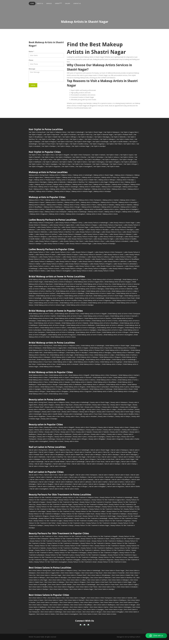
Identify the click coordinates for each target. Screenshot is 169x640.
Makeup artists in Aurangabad (75, 214)
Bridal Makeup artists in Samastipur (62, 380)
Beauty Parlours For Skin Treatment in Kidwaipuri (44, 514)
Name (31, 51)
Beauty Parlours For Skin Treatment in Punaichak (95, 502)
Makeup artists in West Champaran (90, 200)
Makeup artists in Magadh (69, 200)
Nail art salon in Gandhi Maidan (55, 461)
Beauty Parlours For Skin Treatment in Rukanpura (74, 500)
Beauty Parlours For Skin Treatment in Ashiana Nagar (92, 525)
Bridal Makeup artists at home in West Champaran (124, 314)
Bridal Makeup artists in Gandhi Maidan (98, 359)
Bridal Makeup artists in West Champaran (104, 375)
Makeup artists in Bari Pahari (101, 189)
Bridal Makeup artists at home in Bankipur (101, 303)
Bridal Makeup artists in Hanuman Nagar (65, 350)
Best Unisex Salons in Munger (125, 605)
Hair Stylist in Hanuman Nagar (103, 134)
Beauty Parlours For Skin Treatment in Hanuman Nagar (54, 504)
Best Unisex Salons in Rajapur (70, 573)
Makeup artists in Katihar (128, 207)
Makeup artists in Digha (41, 189)
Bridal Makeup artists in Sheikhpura (125, 377)
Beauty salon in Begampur (37, 416)
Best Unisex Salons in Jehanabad (52, 609)
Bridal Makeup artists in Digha (62, 362)
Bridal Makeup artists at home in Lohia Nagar (70, 291)
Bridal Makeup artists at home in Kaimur (53, 328)
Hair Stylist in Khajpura (49, 141)
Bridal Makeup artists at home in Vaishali (43, 316)
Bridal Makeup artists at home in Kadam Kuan (100, 293)
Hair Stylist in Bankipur (49, 146)
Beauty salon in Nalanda (101, 432)
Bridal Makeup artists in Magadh (79, 375)
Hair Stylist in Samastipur (96, 157)
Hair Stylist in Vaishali (98, 155)
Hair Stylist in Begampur (97, 144)
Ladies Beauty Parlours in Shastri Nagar (121, 223)
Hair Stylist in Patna (46, 159)
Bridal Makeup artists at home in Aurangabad (118, 335)
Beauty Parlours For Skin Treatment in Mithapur (85, 507)
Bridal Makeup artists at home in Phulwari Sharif (49, 286)
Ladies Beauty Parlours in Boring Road (41, 223)
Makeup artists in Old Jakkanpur (66, 180)
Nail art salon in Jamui (80, 484)
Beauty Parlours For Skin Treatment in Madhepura (97, 548)
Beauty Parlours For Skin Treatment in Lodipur (90, 511)
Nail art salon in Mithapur (93, 454)
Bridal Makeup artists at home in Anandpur (80, 305)
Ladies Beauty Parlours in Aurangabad (58, 271)
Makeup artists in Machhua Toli (77, 182)
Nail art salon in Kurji (93, 457)
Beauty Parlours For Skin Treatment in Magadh (102, 536)
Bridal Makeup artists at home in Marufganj (90, 289)
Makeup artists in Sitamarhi (54, 202)
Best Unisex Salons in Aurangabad (67, 614)
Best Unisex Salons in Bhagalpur (113, 612)
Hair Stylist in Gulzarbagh (100, 141)
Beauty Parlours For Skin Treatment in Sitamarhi (45, 541)
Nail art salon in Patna (69, 479)
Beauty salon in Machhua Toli (56, 409)
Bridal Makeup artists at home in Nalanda (75, 323)
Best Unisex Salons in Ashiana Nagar (81, 589)
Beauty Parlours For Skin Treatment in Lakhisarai (83, 550)
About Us (40, 3)
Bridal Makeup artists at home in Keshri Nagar (108, 296)
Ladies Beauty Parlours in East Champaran (109, 266)
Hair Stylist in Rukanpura (111, 132)
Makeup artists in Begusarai (39, 214)
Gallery (67, 3)
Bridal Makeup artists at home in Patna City (97, 284)
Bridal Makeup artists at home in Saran (41, 318)
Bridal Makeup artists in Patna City (39, 350)
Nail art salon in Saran (61, 477)
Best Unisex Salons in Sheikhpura (115, 600)
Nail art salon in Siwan (122, 475)
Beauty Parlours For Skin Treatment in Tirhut (43, 536)
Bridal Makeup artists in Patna (38, 382)
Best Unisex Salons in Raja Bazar (92, 573)
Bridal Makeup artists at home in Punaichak (68, 284)
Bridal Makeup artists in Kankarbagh (92, 345)
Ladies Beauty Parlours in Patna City (48, 227)
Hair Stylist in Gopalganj (49, 164)
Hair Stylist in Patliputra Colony (56, 132)
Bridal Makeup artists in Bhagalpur (57, 391)
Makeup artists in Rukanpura (124, 175)
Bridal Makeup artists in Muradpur (77, 352)
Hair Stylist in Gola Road (65, 141)
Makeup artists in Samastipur (128, 202)
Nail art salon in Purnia (53, 479)
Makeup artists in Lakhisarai (110, 207)
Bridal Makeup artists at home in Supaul (96, 316)
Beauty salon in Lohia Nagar (76, 409)
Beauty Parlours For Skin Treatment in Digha (48, 521)
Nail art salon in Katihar (100, 482)
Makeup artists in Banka (56, 214)
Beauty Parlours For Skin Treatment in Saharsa (95, 543)
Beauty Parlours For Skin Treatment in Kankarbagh (116, 497)
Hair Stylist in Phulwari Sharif (123, 134)
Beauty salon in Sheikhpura (76, 430)
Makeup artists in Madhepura (53, 207)
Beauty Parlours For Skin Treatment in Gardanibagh (91, 518)
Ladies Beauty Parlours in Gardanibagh (53, 239)
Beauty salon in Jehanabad (63, 437)
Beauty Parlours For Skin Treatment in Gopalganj (90, 555)
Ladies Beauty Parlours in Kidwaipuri (69, 234)
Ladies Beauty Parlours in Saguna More (61, 225)
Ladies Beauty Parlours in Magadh (82, 252)
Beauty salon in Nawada (84, 432)
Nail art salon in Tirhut (36, 475)
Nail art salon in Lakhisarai (83, 482)
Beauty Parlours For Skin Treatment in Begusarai (97, 560)
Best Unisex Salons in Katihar (79, 607)
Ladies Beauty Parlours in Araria (104, 271)
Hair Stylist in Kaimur (80, 162)
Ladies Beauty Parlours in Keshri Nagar (85, 237)
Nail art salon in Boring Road (38, 450)
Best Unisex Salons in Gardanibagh (84, 584)
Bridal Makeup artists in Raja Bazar (101, 348)
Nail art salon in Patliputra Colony (59, 450)
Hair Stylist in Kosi (48, 155)
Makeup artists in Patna (88, 205)
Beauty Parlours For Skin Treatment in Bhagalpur (65, 560)
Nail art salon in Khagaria (45, 484)
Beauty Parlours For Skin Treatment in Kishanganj (70, 552)
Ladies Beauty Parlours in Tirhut (39, 252)
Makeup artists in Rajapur (53, 177)
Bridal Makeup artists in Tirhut (38, 375)
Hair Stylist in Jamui (35, 164)
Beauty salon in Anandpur (49, 419)
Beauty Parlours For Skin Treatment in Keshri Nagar (99, 516)
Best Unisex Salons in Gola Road (97, 582)
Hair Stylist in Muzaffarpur (92, 159)
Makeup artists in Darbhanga (77, 212)
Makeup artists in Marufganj (38, 182)
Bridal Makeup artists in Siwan (38, 377)
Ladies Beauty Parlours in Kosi (60, 252)
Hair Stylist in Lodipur (76, 139)
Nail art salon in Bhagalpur (97, 486)
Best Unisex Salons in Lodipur (76, 580)
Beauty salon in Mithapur (93, 407)
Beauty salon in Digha (110, 414)
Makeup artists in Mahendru (57, 182)
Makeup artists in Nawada (105, 205)
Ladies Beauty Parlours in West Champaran (108, 252)
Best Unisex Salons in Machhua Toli (123, 577)
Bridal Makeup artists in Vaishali (129, 375)
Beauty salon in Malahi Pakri (74, 407)
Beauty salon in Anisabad (89, 416)
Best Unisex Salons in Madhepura (104, 605)
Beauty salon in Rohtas (36, 432)
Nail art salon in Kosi (50, 475)
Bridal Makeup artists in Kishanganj (52, 387)
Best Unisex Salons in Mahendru (100, 577)
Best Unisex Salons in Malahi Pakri (123, 575)
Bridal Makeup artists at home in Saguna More (88, 282)
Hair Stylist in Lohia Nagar (47, 139)
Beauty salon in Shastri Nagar (99, 402)
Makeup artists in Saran (72, 202)
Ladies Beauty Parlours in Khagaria (101, 264)
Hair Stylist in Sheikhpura (63, 157)
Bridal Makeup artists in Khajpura (110, 357)
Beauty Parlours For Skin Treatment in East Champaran (46, 557)
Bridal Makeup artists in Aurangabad (125, 391)
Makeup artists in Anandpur (102, 191)
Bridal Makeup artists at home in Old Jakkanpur (81, 286)
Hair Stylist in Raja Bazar (51, 134)
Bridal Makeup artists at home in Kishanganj (81, 328)
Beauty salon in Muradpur (110, 407)
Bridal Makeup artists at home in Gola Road (78, 296)
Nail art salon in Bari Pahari (61, 464)
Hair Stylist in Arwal (99, 166)
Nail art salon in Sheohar (96, 477)
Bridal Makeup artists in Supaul (59, 377)
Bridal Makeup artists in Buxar (123, 389)
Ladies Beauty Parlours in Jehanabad (124, 264)
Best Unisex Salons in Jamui (73, 609)
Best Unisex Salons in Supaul (54, 600)
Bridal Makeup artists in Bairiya (112, 364)
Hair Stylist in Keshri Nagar (82, 141)
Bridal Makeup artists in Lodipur (104, 355)
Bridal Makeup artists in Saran (102, 377)
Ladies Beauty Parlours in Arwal (82, 271)
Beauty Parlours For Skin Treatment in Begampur (115, 521)
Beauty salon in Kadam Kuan (51, 412)
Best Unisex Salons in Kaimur (99, 607)
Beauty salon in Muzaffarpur (119, 432)
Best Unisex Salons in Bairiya (59, 589)
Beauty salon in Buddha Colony (128, 414)
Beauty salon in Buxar (63, 439)
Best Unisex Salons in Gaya (113, 609)
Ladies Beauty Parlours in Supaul (67, 254)
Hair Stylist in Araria (113, 166)
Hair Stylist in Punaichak (68, 134)
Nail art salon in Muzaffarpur (121, 479)
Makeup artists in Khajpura (120, 184)
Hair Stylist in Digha (62, 144)
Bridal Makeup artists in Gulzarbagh (73, 359)
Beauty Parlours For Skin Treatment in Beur (71, 523)
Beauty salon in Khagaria (45, 437)
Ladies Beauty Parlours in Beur (94, 241)
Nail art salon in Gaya (113, 484)
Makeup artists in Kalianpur (102, 184)
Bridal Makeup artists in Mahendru (123, 352)
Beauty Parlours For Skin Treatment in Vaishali (64, 538)
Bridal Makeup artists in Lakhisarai (94, 384)
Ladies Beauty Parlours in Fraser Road (79, 239)
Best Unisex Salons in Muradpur (57, 577)
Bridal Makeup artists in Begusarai (81, 391)
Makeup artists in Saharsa (37, 205)
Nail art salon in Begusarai (115, 486)
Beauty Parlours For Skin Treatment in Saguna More (108, 500)
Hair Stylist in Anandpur (98, 146)
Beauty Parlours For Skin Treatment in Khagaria (103, 552)
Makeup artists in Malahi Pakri (87, 180)
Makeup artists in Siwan (127, 200)
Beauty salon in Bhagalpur (97, 439)
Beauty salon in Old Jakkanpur (54, 407)
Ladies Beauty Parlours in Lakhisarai (114, 261)
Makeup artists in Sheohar (109, 202)
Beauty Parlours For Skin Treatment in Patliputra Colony (80, 497)
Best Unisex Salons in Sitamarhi (74, 600)
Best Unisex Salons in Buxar (72, 612)
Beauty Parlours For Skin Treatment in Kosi (72, 536)
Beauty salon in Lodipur (108, 409)
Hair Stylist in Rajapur (35, 134)
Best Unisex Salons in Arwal (88, 614)
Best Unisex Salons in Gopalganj (93, 609)
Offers (58, 3)
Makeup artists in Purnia (71, 205)
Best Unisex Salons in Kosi (56, 598)
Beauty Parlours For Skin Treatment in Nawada (110, 546)
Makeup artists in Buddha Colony (60, 189)
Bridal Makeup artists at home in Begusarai (62, 335)
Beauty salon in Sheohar (94, 430)
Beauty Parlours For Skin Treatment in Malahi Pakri (52, 507)
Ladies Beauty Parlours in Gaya (85, 266)
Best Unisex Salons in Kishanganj (120, 607)
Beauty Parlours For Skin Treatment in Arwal (82, 562)
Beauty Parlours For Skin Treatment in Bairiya (58, 525)
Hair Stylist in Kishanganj (96, 162)
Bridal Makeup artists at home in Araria (63, 337)
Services (49, 3)
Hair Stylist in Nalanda (76, 159)
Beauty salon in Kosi (50, 427)
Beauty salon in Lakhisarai (81, 434)
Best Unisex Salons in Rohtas (89, 602)
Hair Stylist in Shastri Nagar (93, 132)
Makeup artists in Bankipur (44, 191)
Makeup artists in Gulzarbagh (68, 187)
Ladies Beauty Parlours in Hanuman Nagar (74, 227)
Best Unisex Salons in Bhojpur (92, 612)
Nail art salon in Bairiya (129, 464)
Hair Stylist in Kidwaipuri (107, 139)
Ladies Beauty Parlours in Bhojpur (71, 268)
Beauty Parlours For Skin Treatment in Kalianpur (111, 514)
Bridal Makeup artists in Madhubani (70, 384)
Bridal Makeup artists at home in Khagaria (110, 328)
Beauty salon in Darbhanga (46, 439)
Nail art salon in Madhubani (64, 482)
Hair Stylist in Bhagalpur (36, 166)
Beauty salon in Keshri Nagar (124, 412)
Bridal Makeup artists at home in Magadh (93, 314)
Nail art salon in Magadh (66, 475)
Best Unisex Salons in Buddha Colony (40, 587)
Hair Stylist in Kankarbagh (76, 132)
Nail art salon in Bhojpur (79, 486)
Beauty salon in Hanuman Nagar (121, 405)
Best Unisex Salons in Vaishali (123, 598)
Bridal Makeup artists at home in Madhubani (81, 325)
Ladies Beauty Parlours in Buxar (49, 268)
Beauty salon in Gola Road (105, 412)
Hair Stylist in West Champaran (80, 155)
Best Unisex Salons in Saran (95, 600)
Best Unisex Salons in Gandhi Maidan (60, 584)
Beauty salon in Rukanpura (119, 402)
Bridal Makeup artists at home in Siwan (69, 316)
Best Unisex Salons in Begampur (64, 587)
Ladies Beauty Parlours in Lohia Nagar (88, 232)
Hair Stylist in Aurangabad (84, 166)
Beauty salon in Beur (72, 416)
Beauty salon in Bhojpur (79, 439)
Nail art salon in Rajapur (46, 452)
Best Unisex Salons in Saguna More (48, 573)
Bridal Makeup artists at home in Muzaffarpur (104, 323)
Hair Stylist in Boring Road (37, 132)
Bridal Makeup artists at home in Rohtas (78, 321)
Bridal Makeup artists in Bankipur (90, 364)
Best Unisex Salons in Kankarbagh (89, 570)
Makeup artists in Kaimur (36, 209)
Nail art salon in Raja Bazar (64, 452)
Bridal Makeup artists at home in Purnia (104, 321)
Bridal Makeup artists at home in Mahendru (119, 289)
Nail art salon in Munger (46, 482)
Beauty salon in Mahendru (37, 409)
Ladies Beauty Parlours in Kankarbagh (96, 223)
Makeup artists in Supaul (36, 202)
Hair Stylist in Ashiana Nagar (80, 146)
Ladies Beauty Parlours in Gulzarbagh (111, 237)
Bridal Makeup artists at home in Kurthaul (42, 293)
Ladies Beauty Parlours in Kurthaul (46, 234)
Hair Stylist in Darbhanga (100, 164)
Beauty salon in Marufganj (128, 407)
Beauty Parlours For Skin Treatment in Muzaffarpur (63, 548)
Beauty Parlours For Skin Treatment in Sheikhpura (108, 541)
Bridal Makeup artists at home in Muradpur (61, 289)
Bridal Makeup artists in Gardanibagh (124, 359)
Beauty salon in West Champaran (86, 427)
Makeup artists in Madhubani (91, 207)
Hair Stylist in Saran (48, 157)
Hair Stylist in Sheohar (79, 157)
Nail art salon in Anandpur (58, 466)
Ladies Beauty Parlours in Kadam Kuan (95, 234)
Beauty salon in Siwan (122, 427)
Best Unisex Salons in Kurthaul (97, 580)
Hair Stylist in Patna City (84, 134)
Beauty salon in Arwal (56, 441)
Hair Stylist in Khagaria (113, 162)
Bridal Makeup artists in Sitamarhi (81, 377)
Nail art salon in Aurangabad (39, 489)
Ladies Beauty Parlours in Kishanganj (76, 264)
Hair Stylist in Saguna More (129, 132)
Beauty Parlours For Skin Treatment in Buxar (113, 557)
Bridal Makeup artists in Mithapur (54, 352)
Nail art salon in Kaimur (116, 482)
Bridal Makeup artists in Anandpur (50, 366)
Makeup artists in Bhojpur (112, 212)
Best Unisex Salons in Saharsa (69, 602)
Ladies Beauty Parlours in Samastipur (74, 257)
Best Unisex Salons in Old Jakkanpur (99, 575)
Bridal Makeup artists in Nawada (59, 382)
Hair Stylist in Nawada (60, 159)
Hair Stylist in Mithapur (69, 137)
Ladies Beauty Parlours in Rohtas (121, 257)
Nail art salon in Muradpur (111, 454)
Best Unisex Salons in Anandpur (105, 589)
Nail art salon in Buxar (64, 486)
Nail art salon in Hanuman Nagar (121, 452)
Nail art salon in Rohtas (37, 479)
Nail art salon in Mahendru (37, 457)
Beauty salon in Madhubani (62, 434)
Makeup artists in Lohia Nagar (98, 182)
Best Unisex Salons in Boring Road (40, 570)
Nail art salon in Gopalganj (97, 484)
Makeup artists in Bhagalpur (131, 212)
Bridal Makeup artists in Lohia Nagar (61, 355)
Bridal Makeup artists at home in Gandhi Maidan (58, 298)
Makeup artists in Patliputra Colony (60, 175)
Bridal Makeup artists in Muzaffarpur (104, 382)
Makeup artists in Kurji (116, 182)
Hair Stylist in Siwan (112, 155)
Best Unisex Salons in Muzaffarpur (81, 605)
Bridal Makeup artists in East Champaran (75, 389)
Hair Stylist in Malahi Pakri (53, 137)
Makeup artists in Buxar (95, 212)
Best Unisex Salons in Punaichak (114, 573)
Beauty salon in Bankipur (106, 416)
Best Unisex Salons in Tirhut (37, 598)
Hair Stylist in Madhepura (110, 159)
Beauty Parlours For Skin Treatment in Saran (76, 541)
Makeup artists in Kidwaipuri (62, 184)
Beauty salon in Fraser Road (93, 414)
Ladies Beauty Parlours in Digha (103, 239)
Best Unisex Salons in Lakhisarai (58, 607)
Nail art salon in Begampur (43, 464)
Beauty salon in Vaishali (105, 427)
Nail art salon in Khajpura (88, 459)
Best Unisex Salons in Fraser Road (107, 584)
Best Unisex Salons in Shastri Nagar (113, 570)
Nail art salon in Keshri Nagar (125, 459)
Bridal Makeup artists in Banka (102, 391)
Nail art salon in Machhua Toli (56, 457)
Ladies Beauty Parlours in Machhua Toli (61, 232)
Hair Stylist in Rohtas (126, 157)
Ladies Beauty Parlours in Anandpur (104, 243)
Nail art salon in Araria (72, 489)
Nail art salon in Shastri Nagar (100, 450)
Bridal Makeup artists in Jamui (119, 387)
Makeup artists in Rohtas (54, 205)
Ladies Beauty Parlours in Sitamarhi (90, 254)
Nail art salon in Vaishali (106, 475)
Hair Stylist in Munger (126, 159)
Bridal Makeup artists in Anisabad (67, 364)
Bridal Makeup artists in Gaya (52, 389)
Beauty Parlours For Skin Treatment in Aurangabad (50, 562)
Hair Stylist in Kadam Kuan (124, 139)
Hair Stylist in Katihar (65, 162)
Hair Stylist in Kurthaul (91, 139)
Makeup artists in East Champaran (56, 212)
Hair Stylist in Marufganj (101, 137)
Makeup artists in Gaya (36, 212)
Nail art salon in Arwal (56, 489)
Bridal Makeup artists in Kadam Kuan (63, 357)
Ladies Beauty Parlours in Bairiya (53, 243)
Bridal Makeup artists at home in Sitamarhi (123, 316)
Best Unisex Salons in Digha (129, 584)
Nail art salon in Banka (132, 486)
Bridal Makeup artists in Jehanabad (98, 387)
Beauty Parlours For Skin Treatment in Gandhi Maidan (56, 518)
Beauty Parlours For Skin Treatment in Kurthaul (122, 511)
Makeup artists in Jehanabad (93, 209)
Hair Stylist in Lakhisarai (50, 162)
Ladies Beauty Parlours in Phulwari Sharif (103, 227)
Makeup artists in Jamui (111, 209)
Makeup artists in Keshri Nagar (48, 187)
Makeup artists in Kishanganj (55, 209)
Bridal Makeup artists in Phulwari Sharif (91, 350)
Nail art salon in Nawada (85, 479)
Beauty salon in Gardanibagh (73, 414)
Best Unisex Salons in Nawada (38, 605)
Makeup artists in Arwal (93, 214)
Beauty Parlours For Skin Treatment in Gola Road (65, 516)
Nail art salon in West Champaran (86, 475)
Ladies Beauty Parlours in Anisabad (117, 241)
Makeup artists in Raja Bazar (71, 177)
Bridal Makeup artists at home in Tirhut (41, 314)
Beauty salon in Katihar (98, 434)
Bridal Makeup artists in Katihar (116, 384)
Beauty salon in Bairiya (122, 416)
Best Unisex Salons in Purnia (109, 602)
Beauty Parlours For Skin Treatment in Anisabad (101, 523)
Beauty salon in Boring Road (38, 402)
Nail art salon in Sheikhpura (77, 477)
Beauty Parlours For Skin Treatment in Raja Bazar (62, 502)
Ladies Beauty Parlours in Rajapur (86, 225)
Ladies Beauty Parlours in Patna (56, 259)
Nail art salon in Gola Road (105, 459)
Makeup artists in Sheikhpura (90, 202)
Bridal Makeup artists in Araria (58, 394)
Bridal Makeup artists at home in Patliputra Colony (75, 279)
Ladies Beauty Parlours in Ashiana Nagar (78, 243)
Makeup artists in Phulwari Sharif (44, 180)
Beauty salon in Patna (68, 432)
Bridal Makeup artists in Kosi (58, 375)
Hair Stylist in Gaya (65, 164)
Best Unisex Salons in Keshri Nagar (120, 582)
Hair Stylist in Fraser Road (46, 144)
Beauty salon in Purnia (52, 432)
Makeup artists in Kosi (52, 200)
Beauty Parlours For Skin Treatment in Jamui (60, 555)
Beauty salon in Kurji (93, 409)
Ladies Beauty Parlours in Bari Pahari (71, 241)
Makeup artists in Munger (72, 207)
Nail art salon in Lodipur (109, 457)
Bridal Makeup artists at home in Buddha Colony (66, 300)
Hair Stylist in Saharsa (112, 157)
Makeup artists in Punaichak (91, 177)
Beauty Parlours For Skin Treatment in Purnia (49, 546)
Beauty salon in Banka (132, 439)
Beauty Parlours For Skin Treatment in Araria (112, 562)
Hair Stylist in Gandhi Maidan (119, 141)
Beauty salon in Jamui (80, 437)
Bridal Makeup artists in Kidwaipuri (39, 357)
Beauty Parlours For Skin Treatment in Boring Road (45, 497)
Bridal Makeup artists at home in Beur (46, 303)
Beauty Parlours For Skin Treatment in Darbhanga (81, 557)
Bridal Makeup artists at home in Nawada (47, 323)
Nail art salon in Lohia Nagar (76, 457)
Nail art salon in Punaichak (82, 452)
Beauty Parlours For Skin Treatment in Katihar (115, 550)
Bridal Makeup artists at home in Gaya (110, 330)
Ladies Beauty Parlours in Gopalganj (61, 266)
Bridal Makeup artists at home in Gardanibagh (89, 298)
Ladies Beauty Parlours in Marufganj (121, 229)
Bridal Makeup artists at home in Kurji (98, 291)
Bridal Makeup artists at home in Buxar (88, 332)
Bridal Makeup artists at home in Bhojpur (115, 332)
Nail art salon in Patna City (101, 452)
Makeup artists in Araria (110, 214)
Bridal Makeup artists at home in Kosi (67, 314)
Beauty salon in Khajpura (87, 412)
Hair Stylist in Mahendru (118, 137)
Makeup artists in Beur (119, 189)
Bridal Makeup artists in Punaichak (124, 348)
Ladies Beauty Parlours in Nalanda (102, 259)
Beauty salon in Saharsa (129, 430)
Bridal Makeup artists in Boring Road (40, 345)
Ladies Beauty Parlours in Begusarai (119, 268)
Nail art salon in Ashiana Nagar (38, 466)
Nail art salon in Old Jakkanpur (54, 454)
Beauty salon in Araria (71, 441)
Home (32, 3)
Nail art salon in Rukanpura (119, 450)
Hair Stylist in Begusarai (52, 166)
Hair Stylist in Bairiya (63, 146)
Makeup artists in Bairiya (62, 191)
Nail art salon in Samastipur (114, 477)
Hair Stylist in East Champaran (81, 164)
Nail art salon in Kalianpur (70, 459)
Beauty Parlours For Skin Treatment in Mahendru (72, 509)
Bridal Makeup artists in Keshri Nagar (48, 359)
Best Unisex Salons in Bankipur (38, 589)
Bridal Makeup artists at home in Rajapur (118, 282)
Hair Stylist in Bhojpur (130, 164)
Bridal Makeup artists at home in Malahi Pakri (112, 286)
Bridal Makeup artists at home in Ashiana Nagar (50, 305)
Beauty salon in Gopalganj (96, 437)
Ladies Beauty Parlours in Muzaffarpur (127, 259)
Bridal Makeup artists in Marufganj (100, 352)
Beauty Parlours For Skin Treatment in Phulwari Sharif (90, 504)
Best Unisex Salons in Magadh (75, 598)
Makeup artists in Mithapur (106, 180)
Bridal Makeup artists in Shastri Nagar (117, 345)
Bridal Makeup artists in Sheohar (39, 380)
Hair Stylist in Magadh (62, 155)
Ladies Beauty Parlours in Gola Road (59, 237)
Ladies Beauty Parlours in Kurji (111, 232)
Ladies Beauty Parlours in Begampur (46, 241)
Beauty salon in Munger (45, 434)
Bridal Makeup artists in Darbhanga (101, 389)
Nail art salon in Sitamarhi (44, 477)
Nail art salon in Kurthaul (126, 457)
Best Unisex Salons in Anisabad (127, 587)
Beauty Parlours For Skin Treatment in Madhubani (51, 550)
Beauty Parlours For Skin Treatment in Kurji (60, 511)
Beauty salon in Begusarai (115, 439)
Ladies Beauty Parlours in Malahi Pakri (48, 229)
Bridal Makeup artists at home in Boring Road (43, 279)
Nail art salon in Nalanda (102, 479)
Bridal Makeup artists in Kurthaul (126, 355)
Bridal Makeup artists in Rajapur (78, 348)
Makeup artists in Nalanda (123, 205)
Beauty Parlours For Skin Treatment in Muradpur (117, 507)
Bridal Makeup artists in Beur (46, 364)
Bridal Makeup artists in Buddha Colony (86, 362)
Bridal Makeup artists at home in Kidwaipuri (70, 293)
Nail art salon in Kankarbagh (80, 450)
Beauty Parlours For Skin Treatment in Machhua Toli (106, 509)
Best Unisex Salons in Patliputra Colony (64, 570)
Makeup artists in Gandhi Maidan (89, 187)
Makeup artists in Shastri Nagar (103, 175)
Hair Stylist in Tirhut (35, 155)
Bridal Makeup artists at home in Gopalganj (82, 330)
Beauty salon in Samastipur (112, 430)
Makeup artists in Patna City (110, 177)
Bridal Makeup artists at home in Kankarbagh (107, 279)
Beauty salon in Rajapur (46, 405)
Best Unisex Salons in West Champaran (99, 598)
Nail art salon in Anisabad (95, 464)
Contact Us (77, 3)
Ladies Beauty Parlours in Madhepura (42, 261)
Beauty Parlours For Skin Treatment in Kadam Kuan (77, 514)
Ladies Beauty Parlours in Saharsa (98, 257)
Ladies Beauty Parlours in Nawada (79, 259)
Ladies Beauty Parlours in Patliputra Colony (68, 223)
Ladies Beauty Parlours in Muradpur (97, 229)
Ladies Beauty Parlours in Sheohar (50, 257)
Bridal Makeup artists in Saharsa (85, 380)
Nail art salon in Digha (113, 461)
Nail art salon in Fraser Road (95, 461)
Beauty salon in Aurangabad (39, 441)
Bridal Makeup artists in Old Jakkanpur (117, 350)
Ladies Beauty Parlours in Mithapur (73, 229)
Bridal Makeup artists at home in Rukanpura (58, 282)
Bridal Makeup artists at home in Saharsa (50, 321)
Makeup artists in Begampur (82, 189)
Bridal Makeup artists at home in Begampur (97, 300)
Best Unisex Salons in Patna (129, 602)
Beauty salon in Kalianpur (70, 412)
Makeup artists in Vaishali (111, 200)
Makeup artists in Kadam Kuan (82, 184)
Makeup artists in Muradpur (125, 180)
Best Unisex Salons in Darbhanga (51, 612)
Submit (33, 85)
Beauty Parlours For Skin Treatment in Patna (79, 546)
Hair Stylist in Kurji (62, 139)
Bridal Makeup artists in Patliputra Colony (66, 345)
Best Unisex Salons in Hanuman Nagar (49, 575)
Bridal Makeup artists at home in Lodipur (125, 291)
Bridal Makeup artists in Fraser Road (40, 362)
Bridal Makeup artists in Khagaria (74, 387)
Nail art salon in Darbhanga (46, 486)
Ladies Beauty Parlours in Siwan (45, 254)
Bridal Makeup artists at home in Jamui (55, 330)
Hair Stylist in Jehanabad (128, 162)
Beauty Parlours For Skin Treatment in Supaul (125, 538)
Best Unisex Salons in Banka (46, 614)
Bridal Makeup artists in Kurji (84, 355)
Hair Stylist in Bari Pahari (114, 144)
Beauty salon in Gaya (113, 437)
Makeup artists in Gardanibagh (111, 187)
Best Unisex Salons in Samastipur (47, 602)
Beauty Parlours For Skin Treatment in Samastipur (63, 543)
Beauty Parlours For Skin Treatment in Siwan (95, 538)
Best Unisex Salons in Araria (107, 614)
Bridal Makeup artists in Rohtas (106, 380)
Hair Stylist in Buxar (116, 164)
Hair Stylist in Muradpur (85, 137)
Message (32, 69)
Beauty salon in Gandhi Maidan (52, 414)
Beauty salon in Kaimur (114, 434)
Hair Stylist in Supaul (126, 155)
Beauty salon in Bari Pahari (55, 416)
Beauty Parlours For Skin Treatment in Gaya (122, 555)
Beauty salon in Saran (59, 430)
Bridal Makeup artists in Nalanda (81, 382)
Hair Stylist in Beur (129, 144)
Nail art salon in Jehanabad (63, 484)
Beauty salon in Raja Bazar (64, 405)
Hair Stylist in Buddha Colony (79, 144)
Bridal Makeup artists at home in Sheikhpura (69, 318)
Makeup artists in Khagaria (74, 209)
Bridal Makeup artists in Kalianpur (87, 357)
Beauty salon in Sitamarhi (43, 430)
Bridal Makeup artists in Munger (48, 384)
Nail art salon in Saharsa (131, 477)
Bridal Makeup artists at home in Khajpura (49, 296)
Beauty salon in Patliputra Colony (58, 402)
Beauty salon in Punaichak (82, 405)
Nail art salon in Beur (78, 464)
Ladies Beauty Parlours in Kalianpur (120, 234)
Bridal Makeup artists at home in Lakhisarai (110, 325)
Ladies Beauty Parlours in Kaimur (52, 264)
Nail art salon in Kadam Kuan (51, 459)
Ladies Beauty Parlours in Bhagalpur (95, 268)
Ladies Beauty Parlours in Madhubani (90, 261)
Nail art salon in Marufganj (129, 454)
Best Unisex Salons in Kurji (57, 580)
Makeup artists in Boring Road (38, 175)
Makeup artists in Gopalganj (129, 209)
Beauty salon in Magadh (66, 427)
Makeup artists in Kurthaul (43, 184)
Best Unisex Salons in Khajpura (76, 582)
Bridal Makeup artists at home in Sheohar (97, 318)
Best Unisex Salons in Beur (107, 587)
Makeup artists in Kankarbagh (82, 175)
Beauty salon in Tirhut (36, 427)
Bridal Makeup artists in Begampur (111, 362)
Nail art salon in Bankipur (112, 464)
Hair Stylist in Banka (68, 166)
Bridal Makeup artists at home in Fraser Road (120, 298)
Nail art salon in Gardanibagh (75, 461)
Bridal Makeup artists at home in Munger (52, 325)
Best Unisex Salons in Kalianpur (54, 582)
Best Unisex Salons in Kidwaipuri (118, 580)
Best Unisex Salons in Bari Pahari (86, 587)
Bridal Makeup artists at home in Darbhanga (60, 332)
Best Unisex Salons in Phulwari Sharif (74, 575)
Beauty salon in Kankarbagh (80, 402)
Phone (31, 60)
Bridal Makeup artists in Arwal (38, 394)
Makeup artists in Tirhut (36, 200)
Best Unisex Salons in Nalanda (59, 605)
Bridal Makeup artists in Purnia (127, 380)
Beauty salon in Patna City (100, 405)
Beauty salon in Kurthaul (125, 409)
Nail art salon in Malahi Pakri (75, 454)
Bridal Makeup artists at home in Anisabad (73, 303)
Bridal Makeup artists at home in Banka (89, 335)
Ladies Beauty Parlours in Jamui (39, 266)
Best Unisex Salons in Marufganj (78, 577)
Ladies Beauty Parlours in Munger (66, 261)
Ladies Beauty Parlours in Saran (113, 254)
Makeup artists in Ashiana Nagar (82, 191)
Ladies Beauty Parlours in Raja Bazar (110, 225)
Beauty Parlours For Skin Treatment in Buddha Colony (81, 521)
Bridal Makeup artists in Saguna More (55, 348)
